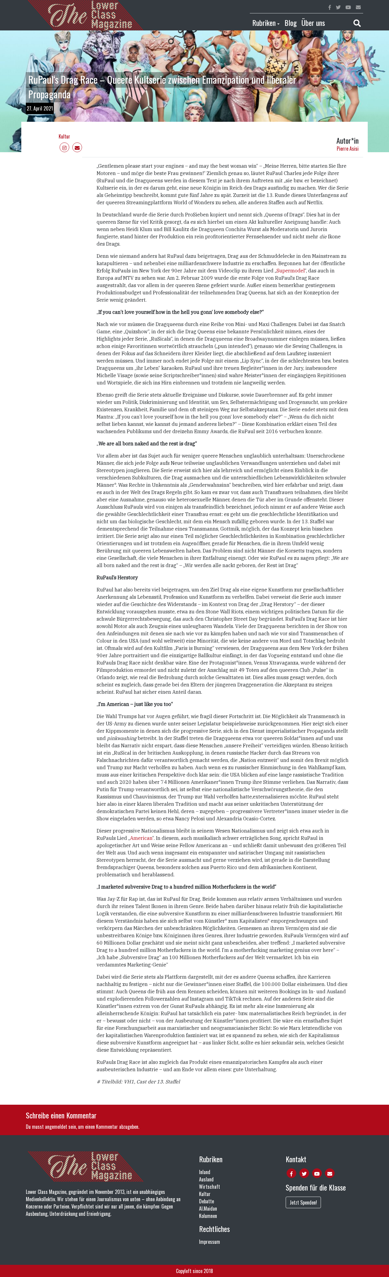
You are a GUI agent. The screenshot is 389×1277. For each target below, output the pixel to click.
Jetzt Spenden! (303, 1202)
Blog (290, 22)
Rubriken (264, 22)
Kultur (64, 136)
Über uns (313, 22)
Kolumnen (208, 1215)
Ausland (206, 1179)
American (141, 838)
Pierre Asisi (348, 148)
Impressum (209, 1241)
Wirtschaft (209, 1186)
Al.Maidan (208, 1208)
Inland (204, 1172)
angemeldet (56, 1126)
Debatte (206, 1201)
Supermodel (291, 271)
